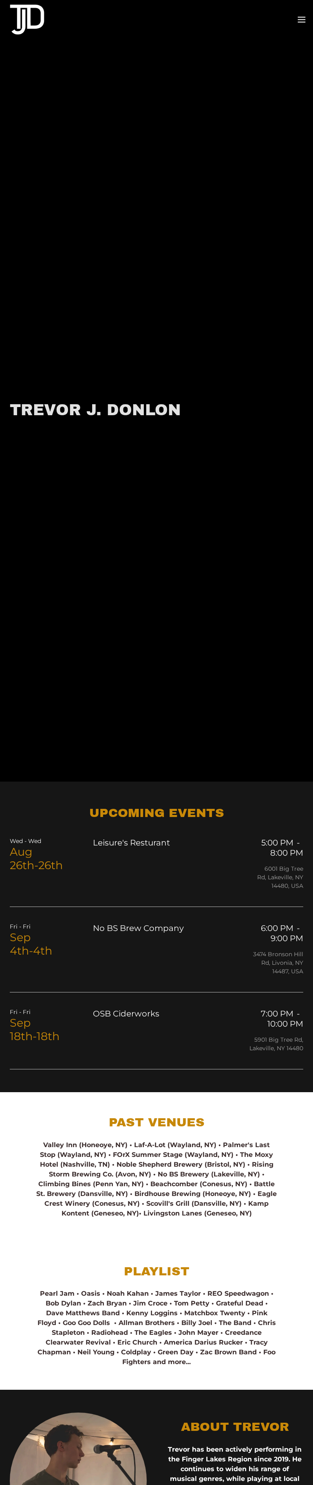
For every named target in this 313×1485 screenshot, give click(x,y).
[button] (301, 19)
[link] (27, 19)
